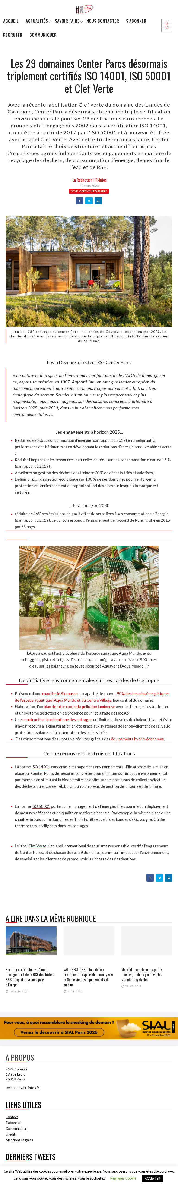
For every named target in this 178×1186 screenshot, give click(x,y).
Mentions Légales (19, 1140)
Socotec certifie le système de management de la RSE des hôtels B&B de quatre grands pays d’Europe (30, 977)
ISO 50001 (41, 806)
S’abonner (136, 21)
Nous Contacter (102, 21)
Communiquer (43, 35)
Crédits (11, 1134)
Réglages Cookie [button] (123, 1178)
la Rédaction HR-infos (89, 180)
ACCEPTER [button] (152, 1178)
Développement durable (89, 191)
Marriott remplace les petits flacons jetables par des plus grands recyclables (141, 974)
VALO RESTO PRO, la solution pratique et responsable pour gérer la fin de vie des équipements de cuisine (88, 977)
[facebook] (80, 201)
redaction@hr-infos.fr (22, 1088)
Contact (12, 1117)
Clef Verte (37, 846)
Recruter (12, 35)
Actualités (37, 21)
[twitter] (89, 201)
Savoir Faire (67, 21)
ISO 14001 (41, 766)
